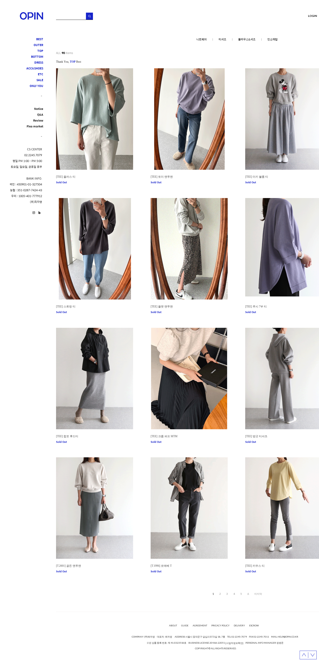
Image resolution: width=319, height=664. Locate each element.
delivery (239, 625)
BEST (39, 39)
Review (38, 120)
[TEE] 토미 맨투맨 (162, 176)
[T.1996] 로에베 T (161, 565)
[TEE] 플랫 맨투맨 (162, 306)
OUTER (38, 45)
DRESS (38, 62)
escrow (254, 625)
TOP (40, 51)
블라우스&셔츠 (246, 39)
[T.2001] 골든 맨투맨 (68, 565)
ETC (40, 74)
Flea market (35, 126)
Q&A (40, 114)
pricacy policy (220, 625)
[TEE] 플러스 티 (65, 176)
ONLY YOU (36, 86)
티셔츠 (222, 39)
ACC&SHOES (34, 68)
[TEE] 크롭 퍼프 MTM (164, 436)
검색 (89, 16)
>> (258, 593)
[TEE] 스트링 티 (65, 306)
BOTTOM (37, 56)
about (173, 625)
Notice (38, 109)
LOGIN (312, 16)
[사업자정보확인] (234, 643)
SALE (39, 80)
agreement (200, 625)
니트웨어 (201, 39)
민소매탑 (272, 39)
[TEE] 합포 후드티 (67, 436)
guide (184, 625)
